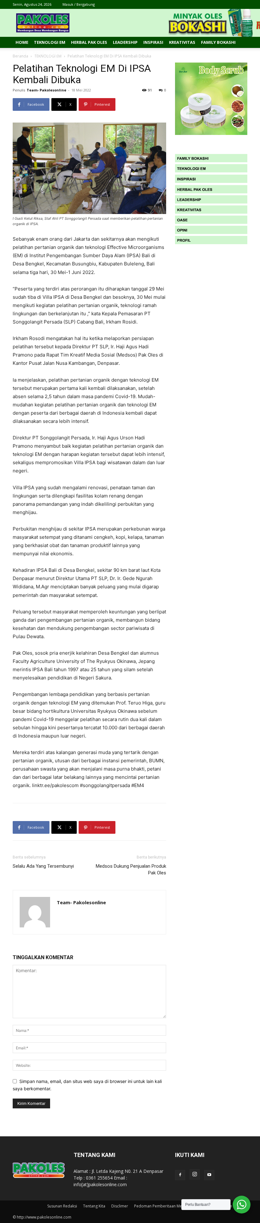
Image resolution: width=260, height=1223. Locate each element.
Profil (57, 53)
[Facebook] (180, 1175)
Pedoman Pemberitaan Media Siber (166, 1206)
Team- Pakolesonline (46, 90)
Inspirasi (153, 42)
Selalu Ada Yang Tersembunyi (43, 866)
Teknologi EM (49, 42)
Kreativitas (182, 42)
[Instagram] (195, 1174)
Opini (38, 53)
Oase (21, 53)
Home (22, 42)
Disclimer (119, 1206)
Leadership (125, 42)
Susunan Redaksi (62, 1206)
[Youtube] (209, 1175)
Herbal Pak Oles (89, 42)
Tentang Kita (94, 1206)
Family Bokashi (218, 42)
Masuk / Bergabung (78, 4)
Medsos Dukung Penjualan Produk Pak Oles (131, 869)
